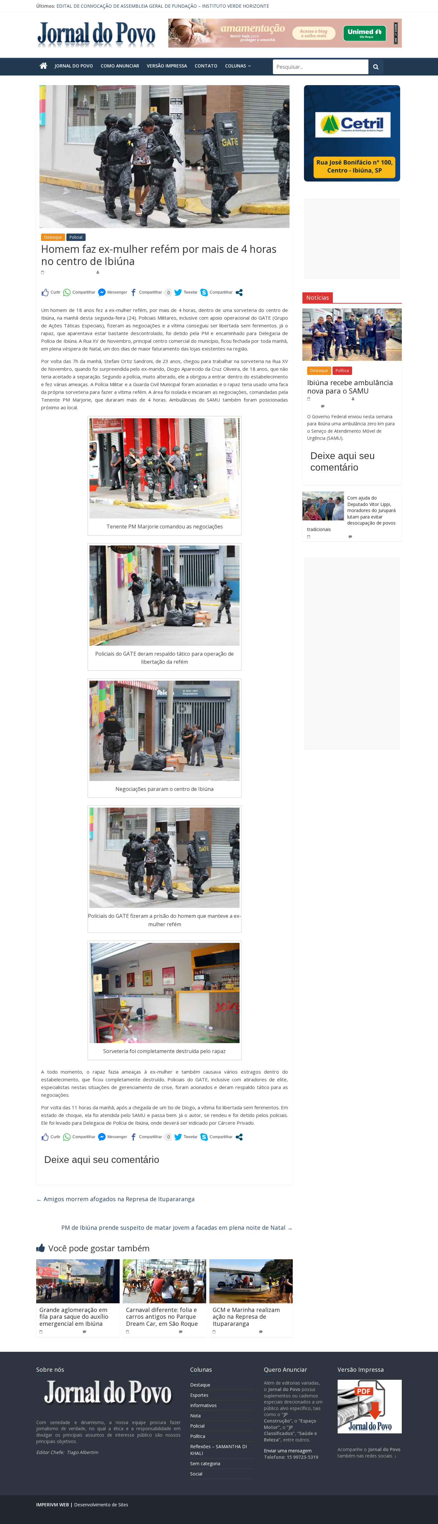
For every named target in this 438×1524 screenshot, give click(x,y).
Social (196, 1474)
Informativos (203, 1405)
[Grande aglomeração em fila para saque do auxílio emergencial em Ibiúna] (78, 1263)
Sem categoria (205, 1463)
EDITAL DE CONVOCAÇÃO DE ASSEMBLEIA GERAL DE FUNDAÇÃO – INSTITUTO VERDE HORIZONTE (162, 6)
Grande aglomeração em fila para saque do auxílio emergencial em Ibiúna (73, 1316)
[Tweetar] (186, 292)
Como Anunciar (120, 66)
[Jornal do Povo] (43, 66)
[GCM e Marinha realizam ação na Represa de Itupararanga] (251, 1263)
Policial (76, 237)
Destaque (53, 237)
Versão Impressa (167, 66)
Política (342, 370)
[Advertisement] (352, 239)
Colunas (235, 66)
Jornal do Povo (74, 66)
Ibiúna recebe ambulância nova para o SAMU (350, 386)
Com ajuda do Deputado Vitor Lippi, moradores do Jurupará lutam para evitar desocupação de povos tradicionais (351, 513)
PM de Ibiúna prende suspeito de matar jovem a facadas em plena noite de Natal (177, 1227)
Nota (195, 1416)
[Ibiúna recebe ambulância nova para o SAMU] (352, 312)
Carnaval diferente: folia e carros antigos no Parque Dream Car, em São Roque (162, 1316)
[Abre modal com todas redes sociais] (239, 292)
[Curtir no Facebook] (50, 292)
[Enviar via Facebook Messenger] (112, 292)
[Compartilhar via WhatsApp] (79, 292)
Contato (206, 66)
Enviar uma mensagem (288, 1451)
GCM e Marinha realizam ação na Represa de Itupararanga (246, 1316)
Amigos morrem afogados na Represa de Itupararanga (115, 1199)
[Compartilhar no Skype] (216, 292)
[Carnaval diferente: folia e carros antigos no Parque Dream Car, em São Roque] (164, 1263)
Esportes (199, 1395)
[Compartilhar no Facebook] (146, 292)
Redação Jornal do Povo (124, 272)
